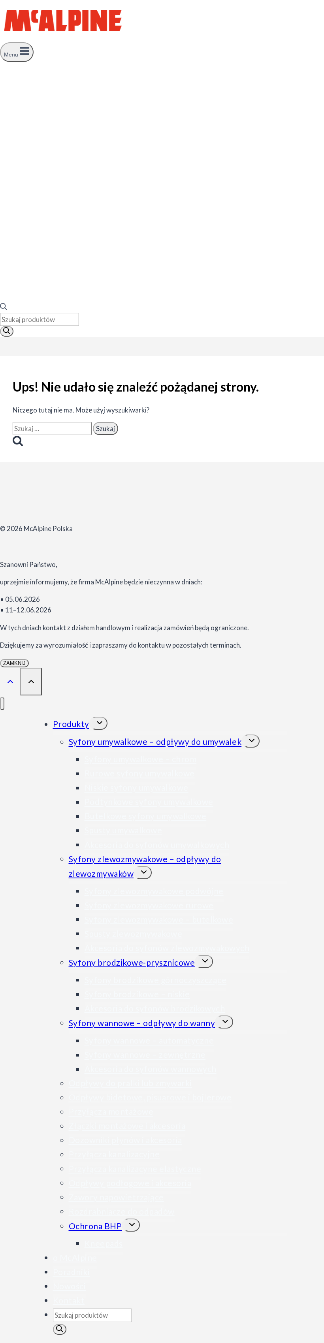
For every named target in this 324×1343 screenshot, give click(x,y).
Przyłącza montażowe (111, 1112)
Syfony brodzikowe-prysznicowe (132, 962)
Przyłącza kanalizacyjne (114, 1154)
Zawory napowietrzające (116, 1197)
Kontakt (69, 1300)
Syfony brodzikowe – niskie (137, 994)
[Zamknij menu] (2, 703)
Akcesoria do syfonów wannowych (151, 1069)
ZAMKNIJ (14, 663)
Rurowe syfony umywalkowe (140, 773)
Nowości (69, 1286)
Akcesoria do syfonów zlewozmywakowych (167, 948)
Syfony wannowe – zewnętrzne (145, 1055)
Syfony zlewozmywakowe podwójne (154, 891)
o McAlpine (75, 1257)
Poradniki (71, 1272)
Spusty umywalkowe (123, 830)
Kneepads (104, 1243)
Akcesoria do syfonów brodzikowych (155, 1008)
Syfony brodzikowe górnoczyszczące (156, 980)
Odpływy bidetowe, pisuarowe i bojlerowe (150, 1097)
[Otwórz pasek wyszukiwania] (3, 307)
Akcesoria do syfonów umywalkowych (157, 844)
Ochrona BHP (95, 1226)
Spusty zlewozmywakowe (134, 933)
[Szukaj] (6, 331)
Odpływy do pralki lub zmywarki (130, 1083)
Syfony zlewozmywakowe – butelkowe (159, 919)
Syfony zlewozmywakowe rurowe (149, 905)
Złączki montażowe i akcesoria (127, 1126)
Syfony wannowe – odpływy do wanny (142, 1023)
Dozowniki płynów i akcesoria (125, 1140)
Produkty (71, 724)
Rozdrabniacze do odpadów (122, 1211)
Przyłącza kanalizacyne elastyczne (135, 1168)
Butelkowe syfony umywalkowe (146, 816)
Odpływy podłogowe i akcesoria (130, 1183)
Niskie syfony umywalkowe (136, 788)
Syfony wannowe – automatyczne (149, 1040)
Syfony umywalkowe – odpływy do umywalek (155, 742)
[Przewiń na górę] (10, 681)
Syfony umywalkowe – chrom (141, 759)
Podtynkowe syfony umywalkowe (149, 802)
